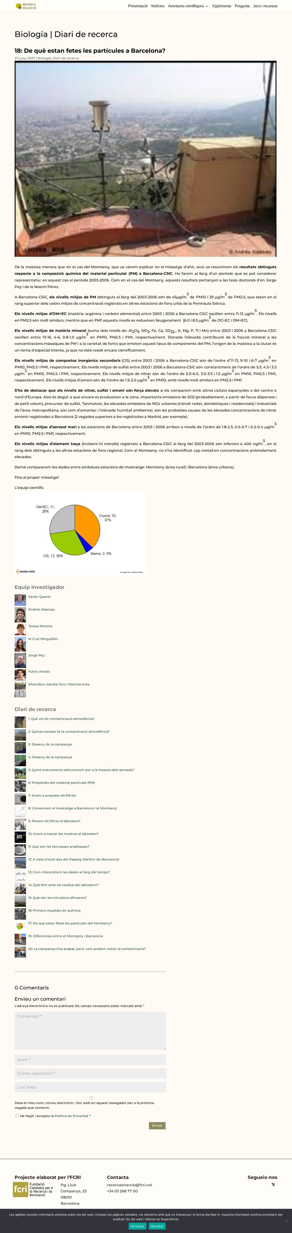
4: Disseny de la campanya (50, 757)
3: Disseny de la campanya (50, 744)
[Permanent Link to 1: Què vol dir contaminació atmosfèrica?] (20, 727)
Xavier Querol (39, 597)
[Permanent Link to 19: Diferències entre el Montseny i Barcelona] (20, 944)
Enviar (157, 1125)
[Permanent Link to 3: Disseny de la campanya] (20, 752)
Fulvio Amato (39, 671)
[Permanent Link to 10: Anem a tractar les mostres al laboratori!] (20, 842)
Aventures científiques (186, 6)
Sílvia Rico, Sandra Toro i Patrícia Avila (58, 684)
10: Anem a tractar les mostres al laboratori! (63, 834)
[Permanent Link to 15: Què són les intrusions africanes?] (20, 906)
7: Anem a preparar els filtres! (52, 795)
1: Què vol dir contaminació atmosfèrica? (61, 719)
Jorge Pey (36, 655)
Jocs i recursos (265, 6)
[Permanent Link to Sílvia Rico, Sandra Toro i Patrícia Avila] (20, 696)
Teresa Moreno (40, 626)
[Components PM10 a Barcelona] (80, 574)
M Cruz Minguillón (43, 639)
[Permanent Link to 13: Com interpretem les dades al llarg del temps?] (20, 880)
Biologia (44, 58)
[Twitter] (273, 1185)
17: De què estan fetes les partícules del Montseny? (70, 923)
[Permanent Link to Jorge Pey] (20, 667)
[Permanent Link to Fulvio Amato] (20, 679)
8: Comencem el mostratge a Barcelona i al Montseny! (72, 808)
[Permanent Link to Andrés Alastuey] (20, 621)
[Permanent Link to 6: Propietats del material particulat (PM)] (20, 791)
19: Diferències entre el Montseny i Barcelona (65, 936)
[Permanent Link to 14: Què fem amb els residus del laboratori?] (20, 893)
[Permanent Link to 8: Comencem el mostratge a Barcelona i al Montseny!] (20, 816)
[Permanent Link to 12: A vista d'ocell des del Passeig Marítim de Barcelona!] (20, 867)
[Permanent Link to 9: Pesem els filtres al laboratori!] (20, 829)
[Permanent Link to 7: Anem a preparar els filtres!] (20, 803)
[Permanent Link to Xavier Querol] (20, 605)
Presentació (138, 6)
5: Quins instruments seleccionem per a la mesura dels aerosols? (81, 770)
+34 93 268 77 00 (122, 1191)
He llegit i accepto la (55, 1116)
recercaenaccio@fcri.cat (129, 1185)
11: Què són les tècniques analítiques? (58, 847)
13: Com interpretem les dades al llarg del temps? (69, 872)
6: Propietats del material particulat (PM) (61, 783)
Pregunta (242, 6)
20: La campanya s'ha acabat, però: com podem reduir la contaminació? (87, 949)
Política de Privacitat (72, 1116)
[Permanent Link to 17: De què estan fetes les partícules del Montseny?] (20, 931)
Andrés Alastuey (41, 609)
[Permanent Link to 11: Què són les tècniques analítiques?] (20, 855)
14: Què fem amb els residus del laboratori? (63, 885)
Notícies (157, 6)
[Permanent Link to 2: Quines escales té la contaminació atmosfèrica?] (20, 739)
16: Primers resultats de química (54, 910)
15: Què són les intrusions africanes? (57, 898)
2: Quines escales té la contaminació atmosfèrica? (69, 731)
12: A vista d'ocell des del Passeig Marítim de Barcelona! (73, 859)
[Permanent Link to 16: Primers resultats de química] (20, 918)
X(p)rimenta (221, 6)
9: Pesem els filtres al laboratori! (54, 821)
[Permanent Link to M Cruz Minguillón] (20, 650)
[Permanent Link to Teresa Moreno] (20, 634)
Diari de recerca (66, 58)
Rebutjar (157, 1226)
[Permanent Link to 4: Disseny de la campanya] (20, 765)
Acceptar (137, 1226)
